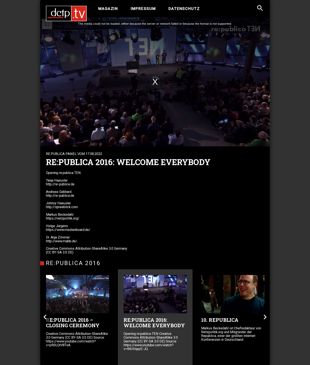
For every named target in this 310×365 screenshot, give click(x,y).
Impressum (143, 9)
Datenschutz (184, 9)
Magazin (108, 9)
